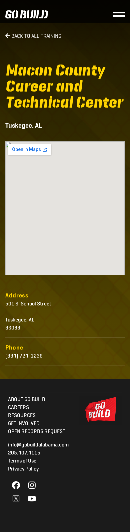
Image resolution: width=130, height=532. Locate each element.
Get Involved (24, 423)
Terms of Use (22, 461)
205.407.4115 (24, 453)
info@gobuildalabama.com (38, 445)
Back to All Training (35, 36)
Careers (18, 407)
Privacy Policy (23, 469)
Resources (22, 415)
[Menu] (119, 14)
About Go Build (26, 399)
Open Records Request (36, 431)
